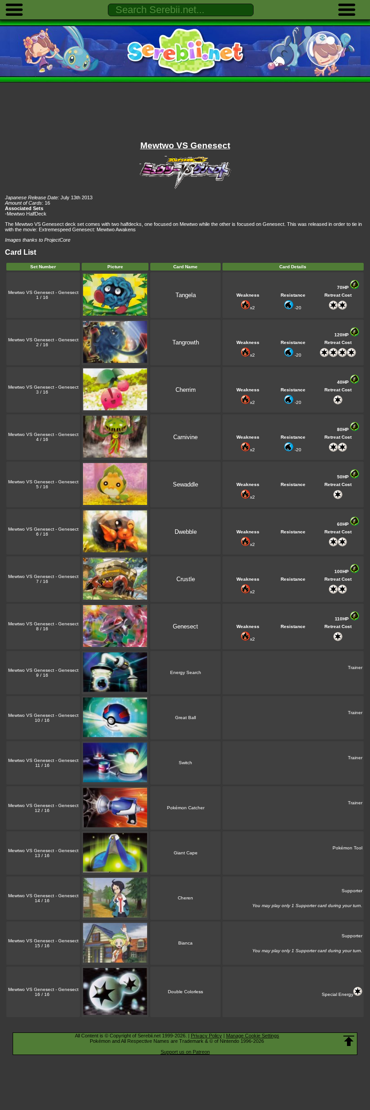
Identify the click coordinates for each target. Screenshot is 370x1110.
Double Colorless (185, 991)
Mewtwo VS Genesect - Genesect (43, 292)
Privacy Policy (206, 1035)
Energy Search (185, 672)
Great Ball (185, 717)
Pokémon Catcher (185, 807)
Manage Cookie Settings (252, 1035)
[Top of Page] (348, 1041)
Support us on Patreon (185, 1052)
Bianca (185, 942)
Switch (185, 762)
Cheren (185, 897)
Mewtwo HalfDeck (26, 213)
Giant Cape (186, 852)
